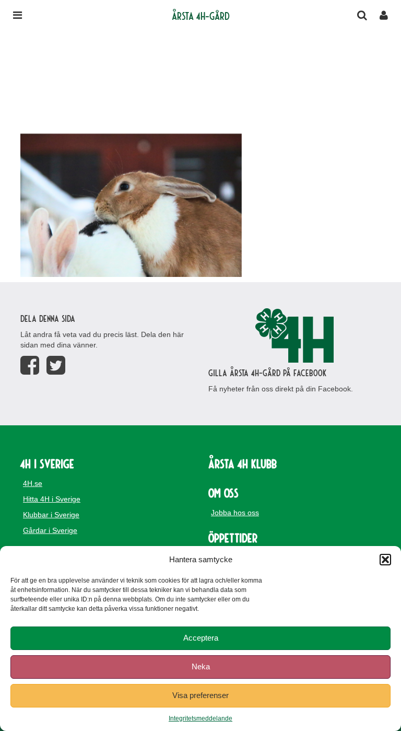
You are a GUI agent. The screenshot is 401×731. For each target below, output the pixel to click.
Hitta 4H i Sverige (51, 499)
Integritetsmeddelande (200, 718)
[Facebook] (29, 365)
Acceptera (200, 637)
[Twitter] (55, 365)
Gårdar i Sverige (50, 530)
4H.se (32, 483)
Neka (201, 666)
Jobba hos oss (235, 512)
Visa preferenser (200, 695)
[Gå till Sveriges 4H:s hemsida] (294, 335)
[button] (385, 559)
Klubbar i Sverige (51, 514)
